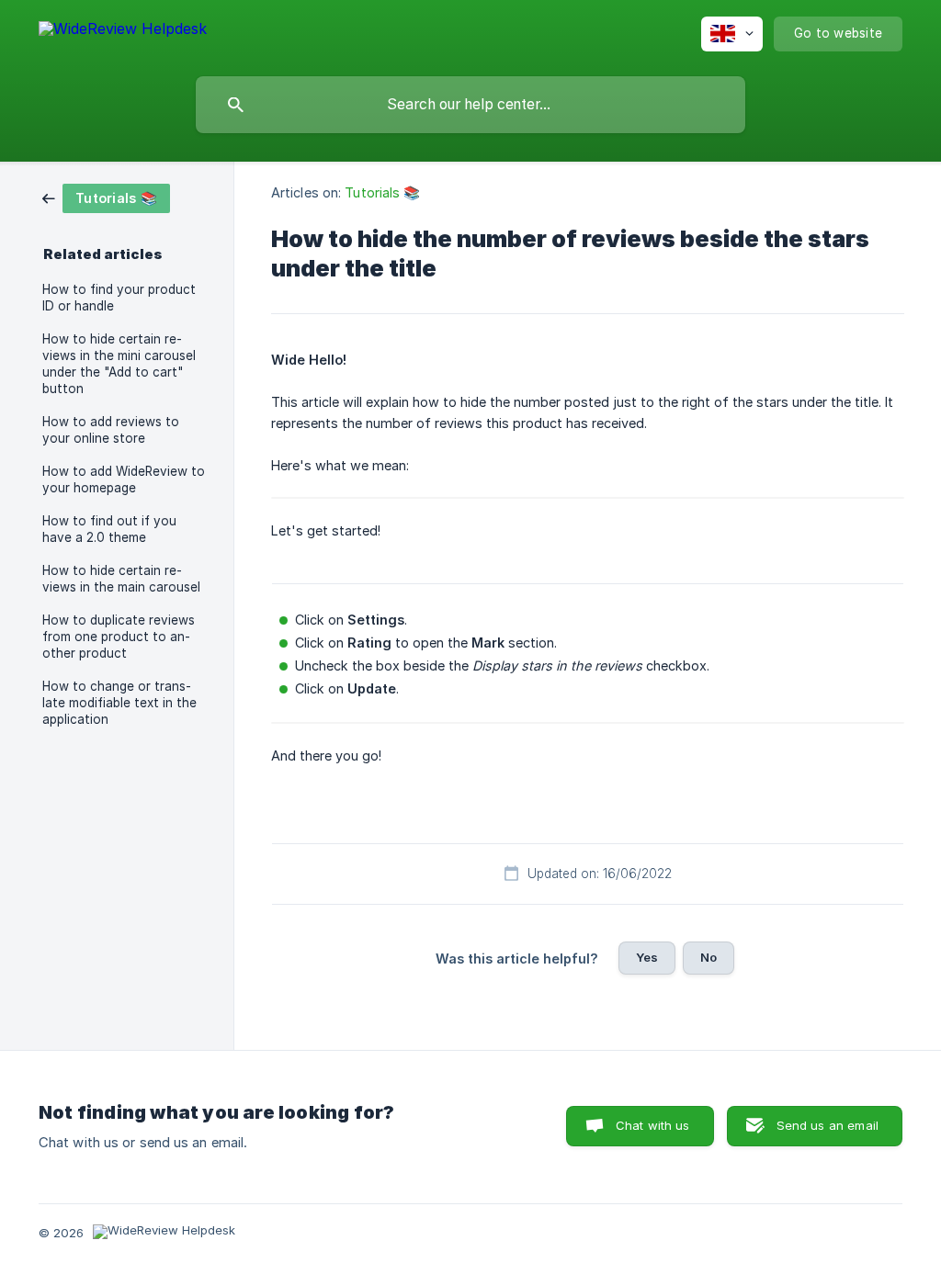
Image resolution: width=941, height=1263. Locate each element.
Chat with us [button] (653, 1125)
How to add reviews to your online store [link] (110, 429)
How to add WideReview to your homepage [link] (123, 479)
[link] (106, 197)
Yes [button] (647, 957)
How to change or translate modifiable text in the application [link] (119, 703)
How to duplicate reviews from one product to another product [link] (118, 636)
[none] (123, 32)
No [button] (708, 957)
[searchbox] (470, 104)
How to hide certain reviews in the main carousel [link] (121, 578)
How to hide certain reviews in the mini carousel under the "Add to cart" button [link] (119, 364)
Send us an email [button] (828, 1125)
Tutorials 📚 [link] (382, 192)
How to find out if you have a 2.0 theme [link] (109, 529)
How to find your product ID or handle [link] (119, 297)
